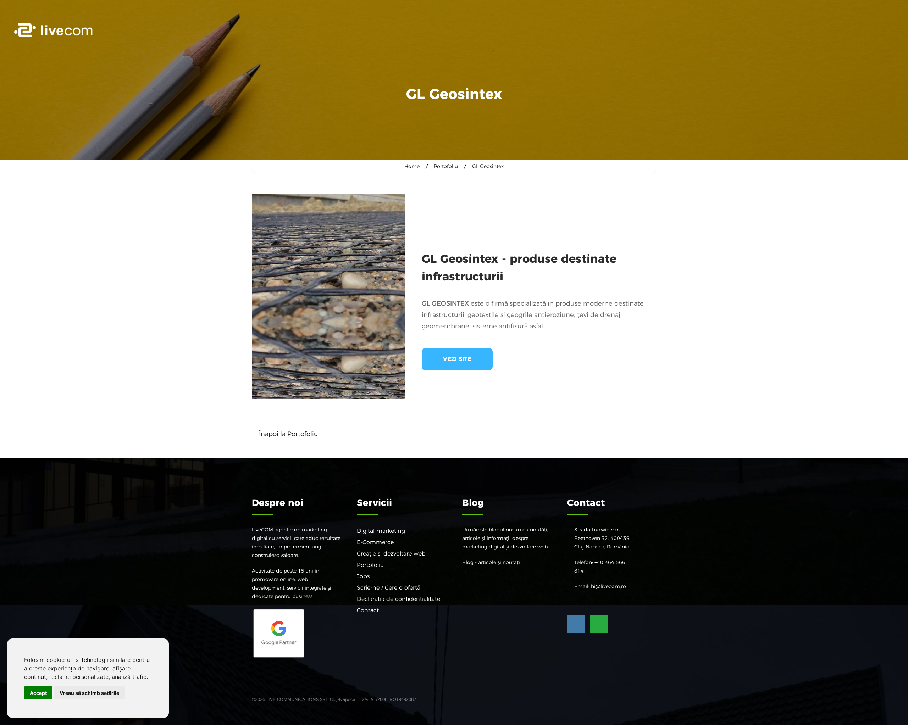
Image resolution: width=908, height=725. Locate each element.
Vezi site (457, 359)
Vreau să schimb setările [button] (89, 693)
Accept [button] (38, 693)
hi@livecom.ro (608, 586)
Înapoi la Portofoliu (288, 434)
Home (412, 166)
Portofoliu (446, 166)
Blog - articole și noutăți (491, 562)
